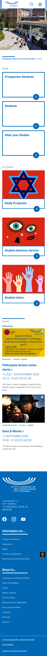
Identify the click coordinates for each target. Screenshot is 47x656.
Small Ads (6, 617)
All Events (7, 326)
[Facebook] (4, 519)
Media (4, 549)
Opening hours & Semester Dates (15, 578)
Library (5, 588)
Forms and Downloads (11, 607)
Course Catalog (8, 597)
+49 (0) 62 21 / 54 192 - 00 (17, 506)
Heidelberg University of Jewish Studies (18, 59)
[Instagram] (14, 519)
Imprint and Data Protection (14, 651)
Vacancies (6, 612)
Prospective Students (11, 539)
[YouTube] (23, 519)
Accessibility (7, 644)
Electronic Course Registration (14, 602)
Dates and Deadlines (10, 583)
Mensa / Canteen (9, 592)
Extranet (5, 622)
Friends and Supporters (11, 554)
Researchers (7, 544)
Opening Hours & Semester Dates (15, 559)
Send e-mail (7, 509)
